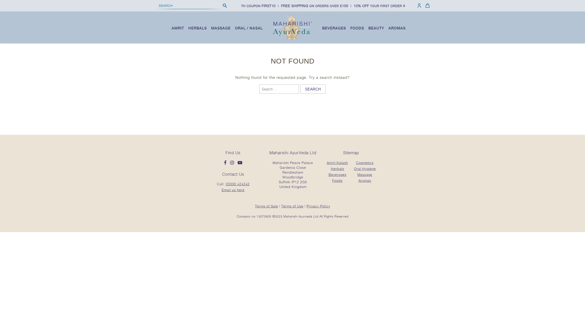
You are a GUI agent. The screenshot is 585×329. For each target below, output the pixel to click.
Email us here (233, 190)
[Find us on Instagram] (233, 163)
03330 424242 (238, 184)
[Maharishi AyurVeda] (292, 38)
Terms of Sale (266, 206)
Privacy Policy (318, 206)
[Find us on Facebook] (226, 163)
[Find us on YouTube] (240, 163)
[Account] (419, 5)
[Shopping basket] (427, 5)
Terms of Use (292, 206)
